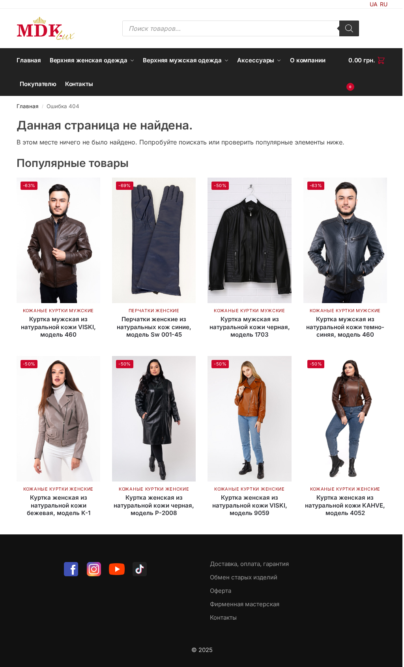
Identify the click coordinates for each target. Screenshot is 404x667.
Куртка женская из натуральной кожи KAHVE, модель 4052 (345, 505)
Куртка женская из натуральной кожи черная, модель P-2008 (154, 505)
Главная (27, 106)
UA (374, 4)
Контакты (223, 617)
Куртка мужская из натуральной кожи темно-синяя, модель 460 (345, 326)
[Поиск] (349, 28)
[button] (367, 72)
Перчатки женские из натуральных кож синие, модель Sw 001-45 (154, 326)
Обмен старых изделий (243, 577)
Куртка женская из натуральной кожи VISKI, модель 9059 (249, 505)
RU (383, 4)
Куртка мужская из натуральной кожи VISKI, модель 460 (58, 326)
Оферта (220, 590)
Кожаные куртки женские (58, 489)
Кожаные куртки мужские (58, 310)
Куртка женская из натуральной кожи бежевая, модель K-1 (58, 505)
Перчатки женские (154, 310)
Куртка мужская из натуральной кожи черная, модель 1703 (249, 326)
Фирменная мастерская (244, 604)
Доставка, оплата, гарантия (249, 564)
